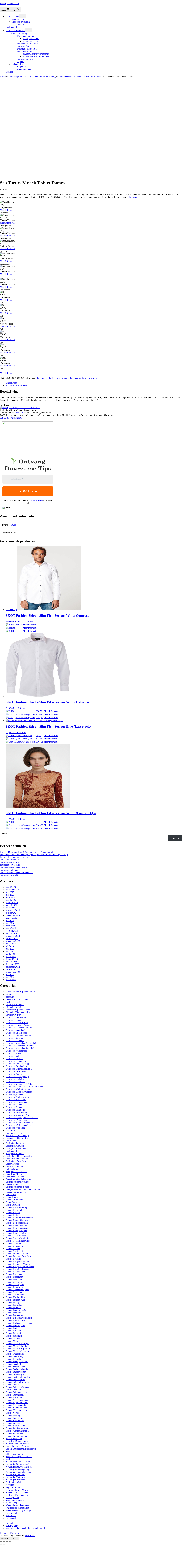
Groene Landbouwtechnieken (19, 1318)
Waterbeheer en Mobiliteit (17, 1508)
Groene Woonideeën (15, 1433)
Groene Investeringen (15, 1315)
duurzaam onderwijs (9, 870)
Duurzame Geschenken (16, 1066)
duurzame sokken (25, 59)
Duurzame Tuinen (14, 1104)
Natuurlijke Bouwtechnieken (19, 1467)
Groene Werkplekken (15, 1425)
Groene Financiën (14, 1279)
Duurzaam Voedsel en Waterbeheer (21, 1048)
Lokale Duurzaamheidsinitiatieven (21, 1449)
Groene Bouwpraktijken (16, 1230)
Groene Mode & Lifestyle (17, 1343)
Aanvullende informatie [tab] (16, 385)
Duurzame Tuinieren (15, 1107)
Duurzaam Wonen (14, 1053)
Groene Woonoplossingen (17, 1436)
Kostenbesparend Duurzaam (18, 1446)
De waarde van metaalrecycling (14, 857)
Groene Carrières (13, 1243)
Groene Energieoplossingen (18, 1269)
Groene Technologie (15, 1374)
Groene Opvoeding (14, 1356)
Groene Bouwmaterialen (17, 1223)
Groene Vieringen (14, 1397)
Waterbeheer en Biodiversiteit (19, 1505)
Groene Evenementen (15, 1274)
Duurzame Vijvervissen (16, 1112)
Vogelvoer (21, 66)
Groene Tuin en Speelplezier (18, 1382)
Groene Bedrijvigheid (15, 1210)
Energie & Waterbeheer (16, 1171)
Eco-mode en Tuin (14, 1133)
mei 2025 (10, 895)
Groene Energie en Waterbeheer (20, 1266)
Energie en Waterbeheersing (18, 1179)
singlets (20, 61)
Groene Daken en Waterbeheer (19, 1256)
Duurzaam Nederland (15, 1030)
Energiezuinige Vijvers (16, 1192)
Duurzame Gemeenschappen (19, 1063)
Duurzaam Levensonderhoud (19, 1027)
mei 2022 (10, 977)
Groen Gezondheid (14, 1199)
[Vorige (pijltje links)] (1, 1544)
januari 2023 (11, 961)
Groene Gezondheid (15, 1294)
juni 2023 (10, 949)
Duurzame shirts (24, 51)
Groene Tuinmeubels (15, 1395)
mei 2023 (10, 951)
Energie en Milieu (14, 1174)
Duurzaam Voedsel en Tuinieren (20, 1045)
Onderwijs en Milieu (15, 1482)
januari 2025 (11, 905)
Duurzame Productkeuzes (17, 1097)
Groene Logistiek (13, 1333)
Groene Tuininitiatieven (16, 1392)
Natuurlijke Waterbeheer (17, 1477)
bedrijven (10, 997)
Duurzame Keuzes (14, 1074)
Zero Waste (11, 1515)
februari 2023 (12, 959)
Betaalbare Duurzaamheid (17, 999)
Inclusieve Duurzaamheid (17, 1441)
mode (8, 1459)
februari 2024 (12, 931)
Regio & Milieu (13, 1487)
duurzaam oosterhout (9, 859)
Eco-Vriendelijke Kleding (17, 1135)
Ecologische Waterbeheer (17, 1161)
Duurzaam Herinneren (16, 1017)
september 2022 (13, 972)
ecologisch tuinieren (15, 1153)
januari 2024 (11, 933)
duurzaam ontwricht (9, 875)
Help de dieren (18, 64)
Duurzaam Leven (13, 1020)
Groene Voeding (13, 1415)
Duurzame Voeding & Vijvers (19, 1115)
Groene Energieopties (15, 1271)
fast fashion (11, 1194)
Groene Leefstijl (13, 1328)
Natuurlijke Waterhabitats (17, 1479)
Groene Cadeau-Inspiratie (17, 1238)
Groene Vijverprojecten (16, 1410)
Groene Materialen (14, 1336)
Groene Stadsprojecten (16, 1372)
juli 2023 (10, 946)
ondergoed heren (30, 41)
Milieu (9, 1451)
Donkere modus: (8, 1538)
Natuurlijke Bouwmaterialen (18, 1464)
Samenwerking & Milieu (17, 1490)
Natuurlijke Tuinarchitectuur (18, 1472)
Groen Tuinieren (13, 1205)
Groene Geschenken (15, 1292)
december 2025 (12, 889)
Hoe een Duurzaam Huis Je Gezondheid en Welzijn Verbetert (27, 852)
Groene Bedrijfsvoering (16, 1207)
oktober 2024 (12, 913)
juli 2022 (10, 974)
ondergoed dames (31, 38)
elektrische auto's (13, 1169)
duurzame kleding (19, 33)
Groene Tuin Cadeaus (15, 1379)
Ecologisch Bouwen (15, 1143)
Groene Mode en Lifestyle (17, 1351)
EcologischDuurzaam (9, 3)
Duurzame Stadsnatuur (16, 1099)
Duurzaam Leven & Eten (17, 1022)
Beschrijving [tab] (11, 383)
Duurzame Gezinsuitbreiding (19, 1069)
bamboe (20, 24)
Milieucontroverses (14, 1454)
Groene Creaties (13, 1248)
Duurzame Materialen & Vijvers (20, 1084)
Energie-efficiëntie (14, 1184)
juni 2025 (10, 892)
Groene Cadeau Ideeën (16, 1235)
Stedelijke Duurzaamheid (17, 1495)
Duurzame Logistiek (15, 1079)
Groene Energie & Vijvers (17, 1261)
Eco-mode (10, 1130)
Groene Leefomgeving (16, 1325)
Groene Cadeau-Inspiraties (18, 1241)
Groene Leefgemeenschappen (19, 1323)
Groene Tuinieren (13, 1390)
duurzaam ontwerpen (9, 862)
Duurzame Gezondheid (16, 1071)
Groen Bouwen (13, 1197)
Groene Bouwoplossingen (17, 1228)
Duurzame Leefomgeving (17, 1076)
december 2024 (12, 907)
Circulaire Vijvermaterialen (18, 1012)
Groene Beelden (13, 1212)
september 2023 (13, 941)
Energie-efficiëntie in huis (17, 1187)
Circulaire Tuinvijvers (15, 1007)
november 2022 (13, 967)
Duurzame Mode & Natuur (18, 1089)
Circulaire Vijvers (13, 1015)
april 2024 (10, 925)
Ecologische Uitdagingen (17, 1158)
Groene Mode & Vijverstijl (18, 1348)
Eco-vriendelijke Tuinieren (18, 1138)
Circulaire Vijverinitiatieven (18, 1009)
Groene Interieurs (13, 1312)
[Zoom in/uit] (1, 1541)
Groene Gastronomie (15, 1282)
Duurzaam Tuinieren (15, 1040)
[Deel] (7, 1541)
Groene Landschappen (16, 1320)
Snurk (13, 525)
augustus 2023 (12, 943)
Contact (9, 72)
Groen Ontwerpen (14, 1202)
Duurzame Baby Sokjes (27, 43)
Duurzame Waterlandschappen (19, 1122)
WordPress (30, 1535)
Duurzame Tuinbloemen (16, 1102)
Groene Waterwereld (15, 1420)
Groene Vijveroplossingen (17, 1405)
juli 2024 (10, 920)
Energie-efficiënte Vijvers (17, 1182)
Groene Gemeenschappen (17, 1289)
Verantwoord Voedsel (15, 1500)
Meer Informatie (7, 210)
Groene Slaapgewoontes (17, 1361)
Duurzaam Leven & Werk (17, 1025)
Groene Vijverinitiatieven (17, 1400)
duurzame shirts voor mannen (36, 54)
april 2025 (10, 897)
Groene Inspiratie (13, 1307)
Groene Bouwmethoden (16, 1225)
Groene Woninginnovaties (17, 1428)
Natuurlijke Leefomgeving (17, 1469)
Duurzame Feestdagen (16, 1061)
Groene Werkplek (14, 1423)
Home (3, 76)
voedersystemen (24, 69)
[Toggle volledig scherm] (4, 1541)
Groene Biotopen (13, 1215)
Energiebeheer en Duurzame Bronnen (23, 1189)
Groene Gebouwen (14, 1287)
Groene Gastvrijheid (15, 1284)
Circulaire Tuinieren (15, 1004)
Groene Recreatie (13, 1359)
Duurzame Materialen (15, 1081)
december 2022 (12, 964)
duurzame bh (23, 46)
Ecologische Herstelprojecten (19, 1156)
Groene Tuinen (12, 1384)
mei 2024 (10, 923)
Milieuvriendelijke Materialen (19, 1456)
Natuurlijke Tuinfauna (15, 1474)
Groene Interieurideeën (16, 1310)
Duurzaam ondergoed (27, 36)
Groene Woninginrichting (17, 1431)
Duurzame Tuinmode (15, 1110)
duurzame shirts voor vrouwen (36, 56)
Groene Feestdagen (14, 1277)
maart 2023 (11, 956)
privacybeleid (36, 500)
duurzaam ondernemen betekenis (15, 867)
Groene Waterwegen (15, 1418)
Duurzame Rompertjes (27, 49)
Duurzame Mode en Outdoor (19, 1092)
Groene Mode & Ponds (16, 1346)
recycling (10, 1485)
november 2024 (13, 910)
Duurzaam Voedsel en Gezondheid (21, 1043)
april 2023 (10, 954)
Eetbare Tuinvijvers (14, 1166)
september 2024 (13, 915)
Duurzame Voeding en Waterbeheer (22, 1117)
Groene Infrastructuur (15, 1300)
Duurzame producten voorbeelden (22, 76)
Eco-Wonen (11, 1140)
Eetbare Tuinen (12, 1164)
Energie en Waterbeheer (16, 1176)
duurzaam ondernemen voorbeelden (16, 872)
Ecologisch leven (13, 27)
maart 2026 (11, 887)
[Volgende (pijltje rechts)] (4, 1544)
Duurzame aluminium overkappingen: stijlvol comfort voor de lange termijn (34, 854)
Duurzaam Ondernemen (16, 1033)
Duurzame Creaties (14, 1058)
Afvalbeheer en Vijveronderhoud (20, 991)
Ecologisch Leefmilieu (16, 1148)
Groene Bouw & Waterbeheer (19, 1217)
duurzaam (19, 412)
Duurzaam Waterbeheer (16, 1051)
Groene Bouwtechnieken (17, 1233)
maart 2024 (11, 928)
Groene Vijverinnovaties (17, 1402)
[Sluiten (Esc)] (10, 1541)
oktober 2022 (12, 969)
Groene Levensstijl (14, 1330)
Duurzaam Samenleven (16, 1038)
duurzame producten (20, 22)
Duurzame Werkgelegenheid (18, 1125)
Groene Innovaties (14, 1305)
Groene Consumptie (15, 1246)
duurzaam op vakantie (10, 865)
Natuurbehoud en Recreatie (18, 1461)
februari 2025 (12, 902)
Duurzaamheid (12, 16)
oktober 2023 (12, 938)
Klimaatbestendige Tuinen (17, 1443)
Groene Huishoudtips (15, 1297)
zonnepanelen (17, 19)
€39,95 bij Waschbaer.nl (11, 418)
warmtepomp (11, 1502)
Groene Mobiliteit (14, 1338)
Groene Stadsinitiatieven (17, 1366)
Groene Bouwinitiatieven (17, 1220)
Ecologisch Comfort (15, 1146)
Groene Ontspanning (15, 1354)
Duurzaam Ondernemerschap (19, 1035)
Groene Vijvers (12, 1413)
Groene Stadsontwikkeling (18, 1369)
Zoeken (3, 833)
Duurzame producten (15, 30)
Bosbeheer (10, 1002)
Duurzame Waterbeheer (16, 1120)
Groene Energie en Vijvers (18, 1264)
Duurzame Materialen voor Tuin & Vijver (24, 1086)
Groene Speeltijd (13, 1364)
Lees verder (134, 197)
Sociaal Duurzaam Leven (17, 1492)
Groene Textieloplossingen (18, 1377)
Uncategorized (12, 1497)
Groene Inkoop (12, 1302)
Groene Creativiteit (14, 1251)
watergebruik (11, 1513)
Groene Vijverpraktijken (16, 1407)
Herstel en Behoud (14, 1438)
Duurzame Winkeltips (15, 1128)
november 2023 (13, 936)
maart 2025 (11, 900)
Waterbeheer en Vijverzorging (19, 1510)
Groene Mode (12, 1341)
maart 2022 (11, 979)
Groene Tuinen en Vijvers (17, 1387)
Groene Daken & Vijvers (17, 1253)
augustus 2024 (12, 918)
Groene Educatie (13, 1259)
